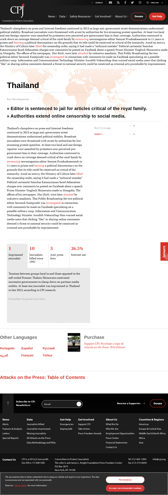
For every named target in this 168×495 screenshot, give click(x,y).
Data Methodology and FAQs (41, 442)
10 (32, 249)
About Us (111, 419)
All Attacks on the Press (39, 437)
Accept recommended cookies (125, 488)
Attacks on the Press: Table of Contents (42, 377)
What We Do (112, 424)
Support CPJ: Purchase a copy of (104, 345)
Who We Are (112, 428)
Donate (139, 16)
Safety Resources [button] (80, 16)
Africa (142, 437)
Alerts (5, 424)
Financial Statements (116, 442)
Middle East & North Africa (152, 433)
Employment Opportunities (120, 433)
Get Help (157, 16)
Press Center (112, 437)
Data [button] (62, 16)
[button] (162, 2)
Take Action (84, 428)
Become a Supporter (129, 403)
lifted (38, 46)
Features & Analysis (12, 428)
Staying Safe (66, 428)
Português (7, 348)
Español (27, 348)
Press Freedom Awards (89, 433)
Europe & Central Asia (150, 428)
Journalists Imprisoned (38, 428)
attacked (83, 53)
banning (19, 42)
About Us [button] (120, 16)
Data (30, 419)
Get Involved (86, 419)
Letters (6, 433)
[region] (84, 483)
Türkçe (47, 355)
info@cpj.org (159, 459)
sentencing (82, 39)
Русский (49, 348)
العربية (4, 355)
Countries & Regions (151, 419)
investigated (57, 57)
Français (27, 355)
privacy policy (21, 485)
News (5, 419)
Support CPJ (84, 424)
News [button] (51, 16)
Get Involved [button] (103, 16)
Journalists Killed (35, 424)
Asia (141, 442)
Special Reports (10, 437)
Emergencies (67, 424)
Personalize (125, 480)
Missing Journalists (36, 433)
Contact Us (111, 447)
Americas (144, 424)
